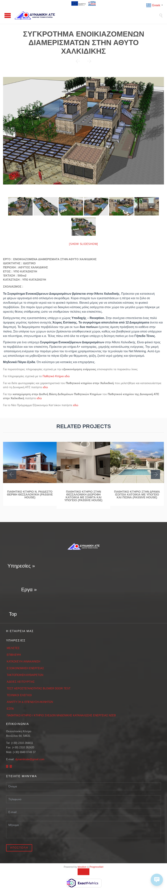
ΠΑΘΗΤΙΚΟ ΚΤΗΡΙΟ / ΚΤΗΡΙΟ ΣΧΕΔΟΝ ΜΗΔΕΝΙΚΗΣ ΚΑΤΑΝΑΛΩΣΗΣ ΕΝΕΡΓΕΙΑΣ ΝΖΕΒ (61, 715)
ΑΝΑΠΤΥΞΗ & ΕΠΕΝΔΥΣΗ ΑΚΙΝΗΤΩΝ (30, 701)
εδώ (45, 387)
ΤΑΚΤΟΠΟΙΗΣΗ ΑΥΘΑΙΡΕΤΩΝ (25, 675)
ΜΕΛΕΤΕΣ (13, 648)
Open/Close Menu (7, 15)
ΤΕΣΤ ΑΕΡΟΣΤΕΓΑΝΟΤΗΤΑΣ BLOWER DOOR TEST (38, 688)
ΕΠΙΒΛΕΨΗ (14, 654)
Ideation (82, 867)
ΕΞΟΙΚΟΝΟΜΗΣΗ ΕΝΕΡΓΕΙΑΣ (25, 668)
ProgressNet (96, 867)
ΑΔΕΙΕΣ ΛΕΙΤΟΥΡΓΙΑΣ (21, 681)
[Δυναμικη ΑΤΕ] (86, 15)
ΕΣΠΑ (10, 708)
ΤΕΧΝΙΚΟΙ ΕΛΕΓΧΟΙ (19, 695)
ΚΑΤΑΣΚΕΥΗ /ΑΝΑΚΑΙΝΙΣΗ (23, 661)
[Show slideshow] (83, 244)
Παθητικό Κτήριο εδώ (56, 376)
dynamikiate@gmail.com (29, 759)
